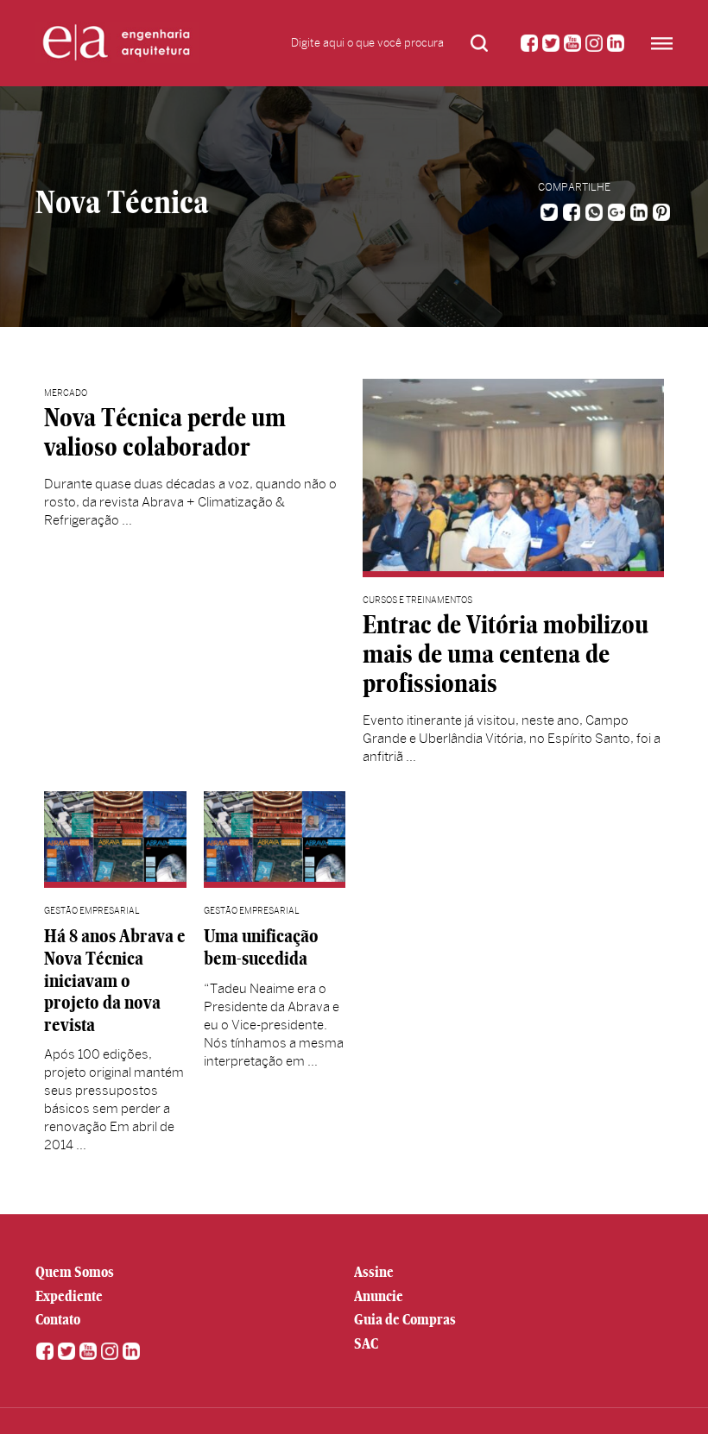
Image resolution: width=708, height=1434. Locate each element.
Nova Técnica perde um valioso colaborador (165, 432)
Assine (374, 1271)
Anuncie (378, 1296)
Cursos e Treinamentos (417, 600)
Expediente (69, 1296)
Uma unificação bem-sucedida (261, 947)
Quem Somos (74, 1271)
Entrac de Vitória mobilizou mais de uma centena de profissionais (505, 653)
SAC (366, 1343)
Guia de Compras (405, 1319)
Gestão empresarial (92, 910)
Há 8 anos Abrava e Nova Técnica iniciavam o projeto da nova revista (115, 980)
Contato (57, 1319)
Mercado (65, 393)
